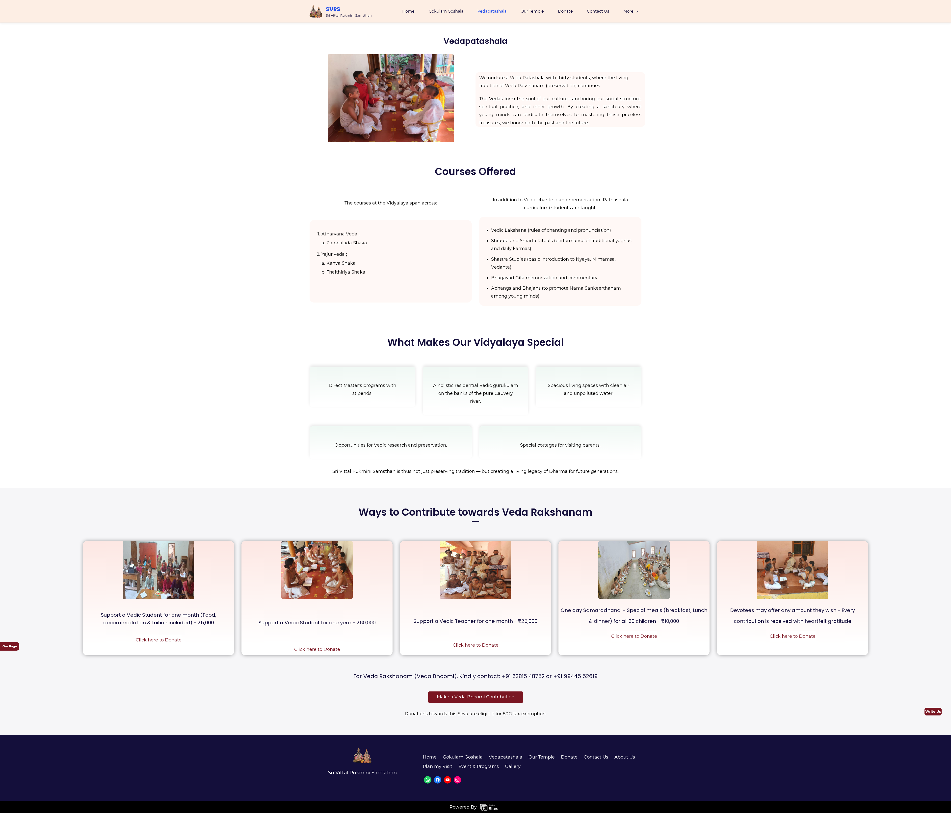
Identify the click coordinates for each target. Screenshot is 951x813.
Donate (569, 757)
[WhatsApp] (427, 780)
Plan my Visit (437, 766)
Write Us (933, 711)
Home (430, 757)
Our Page (9, 646)
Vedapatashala (505, 757)
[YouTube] (447, 780)
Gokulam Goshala (463, 757)
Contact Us (596, 757)
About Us (624, 757)
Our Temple (541, 757)
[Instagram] (457, 780)
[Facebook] (437, 780)
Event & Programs (478, 766)
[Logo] (316, 11)
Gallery (513, 766)
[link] (391, 58)
